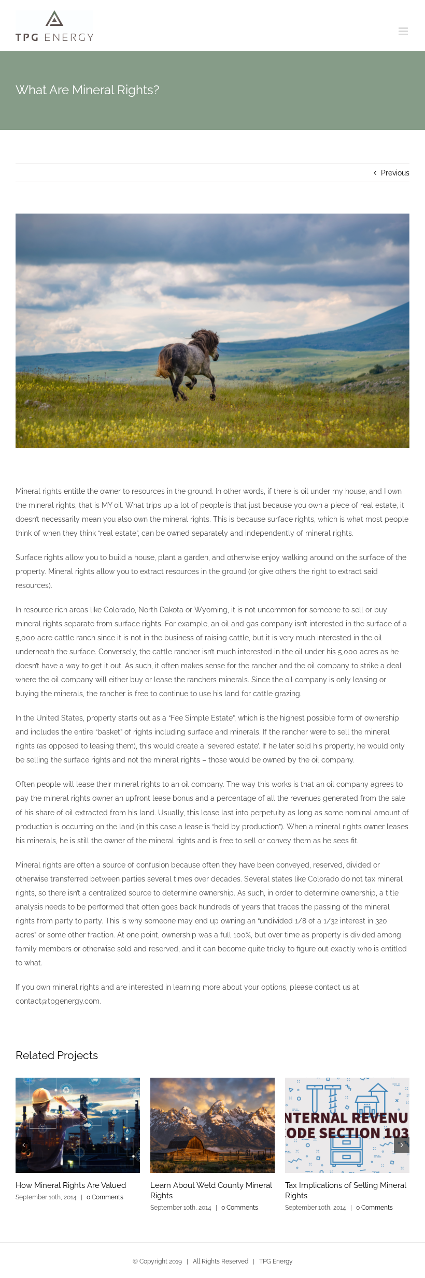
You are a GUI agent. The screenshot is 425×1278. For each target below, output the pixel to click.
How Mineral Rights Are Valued (71, 1185)
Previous (395, 173)
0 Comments (105, 1197)
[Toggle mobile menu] (404, 31)
